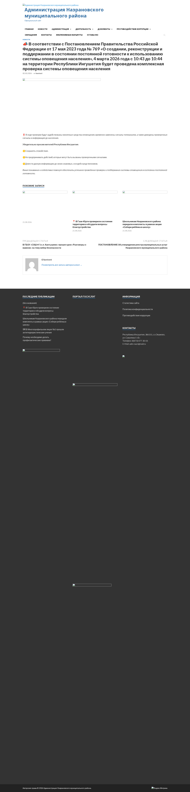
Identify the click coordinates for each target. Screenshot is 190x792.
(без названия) (30, 303)
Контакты (46, 35)
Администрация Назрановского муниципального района (64, 12)
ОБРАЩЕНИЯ (31, 35)
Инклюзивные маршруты (69, 35)
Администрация (60, 29)
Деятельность (83, 29)
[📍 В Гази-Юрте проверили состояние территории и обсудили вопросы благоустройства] (95, 192)
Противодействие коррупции (132, 29)
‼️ (24, 134)
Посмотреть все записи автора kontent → (61, 265)
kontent (39, 73)
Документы (104, 29)
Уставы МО (92, 35)
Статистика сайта (131, 303)
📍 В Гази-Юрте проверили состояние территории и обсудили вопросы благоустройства (92, 224)
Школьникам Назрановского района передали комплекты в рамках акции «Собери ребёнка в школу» (142, 224)
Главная (29, 29)
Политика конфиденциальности (138, 309)
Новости (42, 29)
